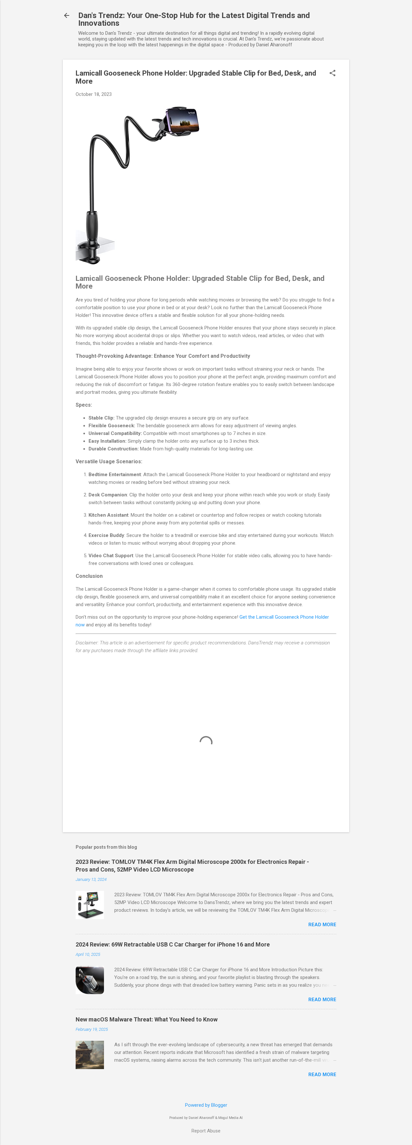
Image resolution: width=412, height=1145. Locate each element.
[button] (332, 73)
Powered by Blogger (206, 1105)
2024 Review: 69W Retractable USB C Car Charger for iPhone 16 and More (173, 944)
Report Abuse (206, 1131)
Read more (322, 925)
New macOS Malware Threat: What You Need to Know (147, 1019)
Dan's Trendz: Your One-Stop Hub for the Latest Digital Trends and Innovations (194, 19)
